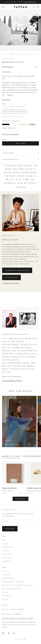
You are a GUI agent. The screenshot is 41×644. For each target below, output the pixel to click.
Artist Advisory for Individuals (13, 582)
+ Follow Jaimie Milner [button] (10, 283)
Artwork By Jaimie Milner (17, 270)
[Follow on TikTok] (14, 633)
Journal (5, 571)
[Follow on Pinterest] (9, 633)
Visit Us (5, 592)
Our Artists (6, 575)
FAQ (3, 540)
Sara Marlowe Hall (30, 2)
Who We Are (6, 596)
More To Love (11, 456)
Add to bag (20, 143)
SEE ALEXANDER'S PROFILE (12, 381)
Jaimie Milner (7, 58)
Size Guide (6, 99)
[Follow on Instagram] (3, 633)
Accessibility (6, 561)
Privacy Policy (7, 554)
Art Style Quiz (7, 547)
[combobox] (34, 7)
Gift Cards (6, 551)
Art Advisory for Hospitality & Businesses (17, 585)
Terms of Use (7, 558)
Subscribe (10, 529)
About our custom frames (10, 134)
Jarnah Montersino (9, 488)
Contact (5, 544)
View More (20, 499)
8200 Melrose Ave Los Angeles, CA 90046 (17, 618)
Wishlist (5, 599)
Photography (32, 456)
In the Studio (11, 277)
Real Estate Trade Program (12, 589)
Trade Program (7, 578)
